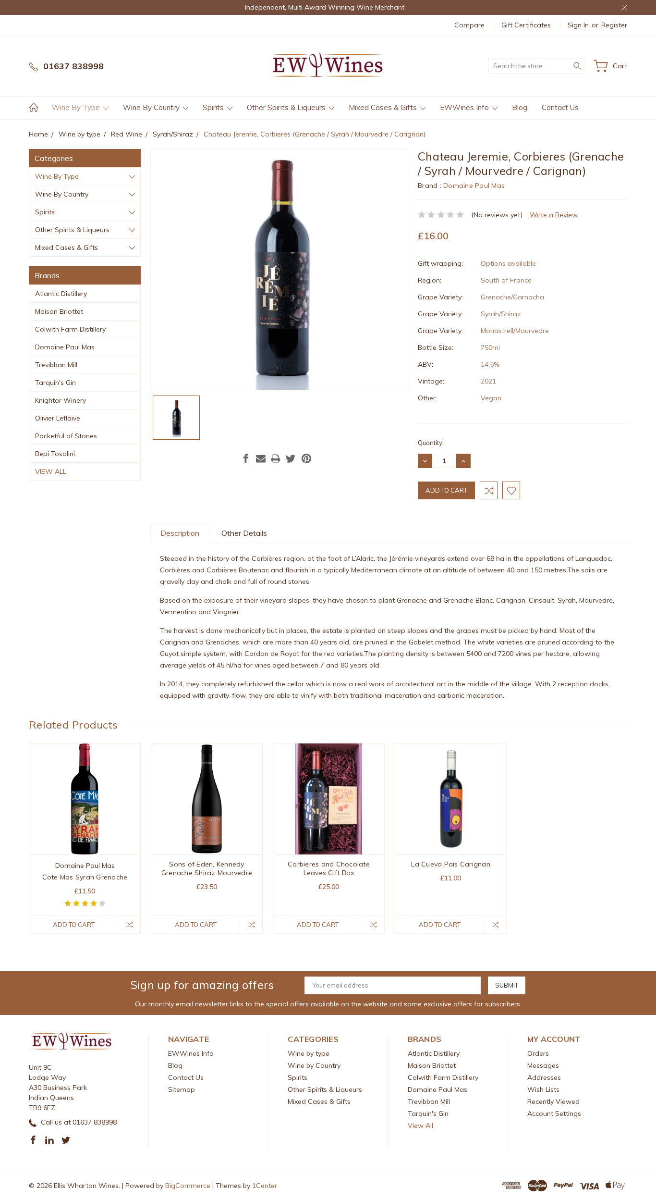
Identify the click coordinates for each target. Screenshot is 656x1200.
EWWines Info (465, 107)
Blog (519, 107)
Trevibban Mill (56, 364)
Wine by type (77, 107)
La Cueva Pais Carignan (450, 864)
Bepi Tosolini (55, 453)
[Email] (261, 458)
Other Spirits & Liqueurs (287, 107)
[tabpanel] (85, 838)
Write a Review (554, 214)
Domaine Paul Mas (65, 347)
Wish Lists (543, 1089)
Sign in (578, 25)
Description (179, 533)
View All (50, 471)
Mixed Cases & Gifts (384, 107)
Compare (469, 25)
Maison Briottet (59, 311)
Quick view (85, 822)
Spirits (214, 107)
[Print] (275, 458)
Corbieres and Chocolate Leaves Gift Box (329, 868)
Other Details (244, 533)
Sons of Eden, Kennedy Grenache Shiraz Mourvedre (206, 868)
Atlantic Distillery (61, 293)
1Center (264, 1185)
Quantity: (431, 442)
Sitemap (181, 1089)
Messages (543, 1065)
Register (614, 25)
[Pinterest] (306, 458)
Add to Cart (74, 924)
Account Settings (554, 1113)
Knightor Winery (60, 400)
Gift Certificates (526, 25)
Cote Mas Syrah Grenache (85, 877)
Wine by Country (152, 107)
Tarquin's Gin (55, 382)
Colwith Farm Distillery (70, 329)
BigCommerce (187, 1185)
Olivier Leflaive (57, 418)
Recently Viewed (553, 1101)
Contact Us (560, 107)
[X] (290, 458)
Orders (538, 1053)
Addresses (544, 1077)
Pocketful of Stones (66, 436)
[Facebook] (246, 458)
